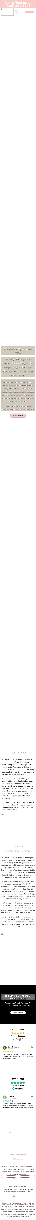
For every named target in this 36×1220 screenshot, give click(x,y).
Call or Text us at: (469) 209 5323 (18, 4)
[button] (16, 12)
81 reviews (21, 1036)
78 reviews (21, 1085)
